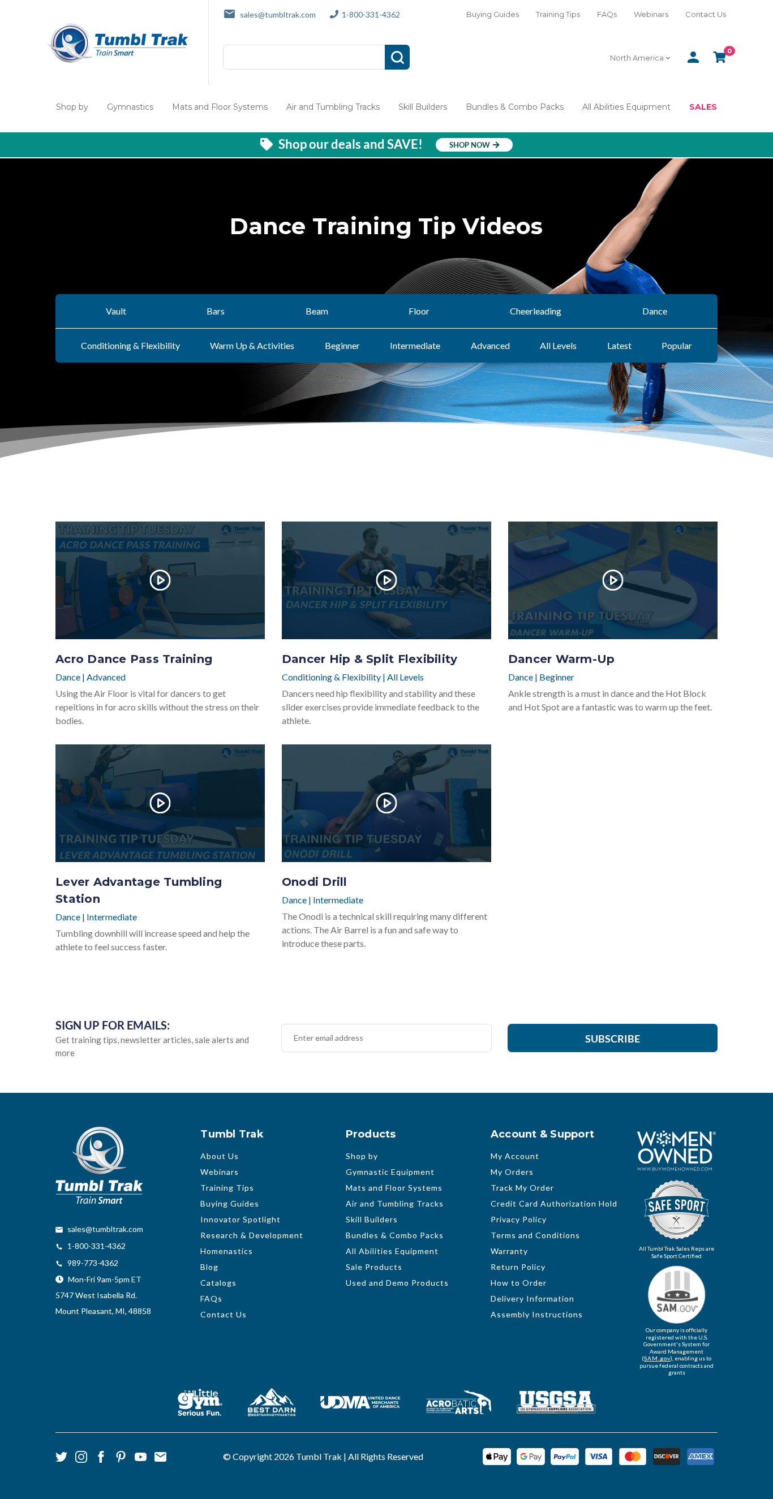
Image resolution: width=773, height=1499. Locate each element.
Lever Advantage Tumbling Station (138, 890)
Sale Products (374, 1267)
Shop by (72, 107)
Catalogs (218, 1282)
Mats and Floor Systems (220, 107)
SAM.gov (657, 1358)
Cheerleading (535, 310)
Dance (654, 310)
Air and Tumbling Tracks (333, 107)
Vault (116, 310)
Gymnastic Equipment (390, 1172)
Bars (216, 310)
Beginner (342, 345)
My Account (515, 1156)
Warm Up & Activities (252, 345)
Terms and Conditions (535, 1235)
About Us (219, 1156)
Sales (703, 107)
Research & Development (251, 1235)
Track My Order (522, 1187)
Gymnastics (130, 107)
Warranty (509, 1251)
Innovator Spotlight (240, 1219)
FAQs (607, 14)
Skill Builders (422, 107)
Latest (619, 345)
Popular (677, 345)
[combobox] (641, 58)
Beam (317, 310)
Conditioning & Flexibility (130, 345)
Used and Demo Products (397, 1282)
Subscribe (612, 1038)
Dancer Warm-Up (561, 659)
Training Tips (558, 14)
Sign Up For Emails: (112, 1025)
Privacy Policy (519, 1219)
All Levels (558, 345)
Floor (419, 310)
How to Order (519, 1282)
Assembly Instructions (537, 1314)
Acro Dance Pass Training (133, 659)
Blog (209, 1267)
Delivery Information (532, 1298)
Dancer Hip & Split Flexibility (370, 659)
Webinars (651, 14)
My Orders (512, 1172)
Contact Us (705, 14)
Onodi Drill (314, 882)
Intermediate (415, 345)
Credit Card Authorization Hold (554, 1203)
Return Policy (518, 1267)
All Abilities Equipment (626, 107)
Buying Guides (492, 14)
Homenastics (226, 1251)
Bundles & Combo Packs (515, 107)
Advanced (490, 345)
